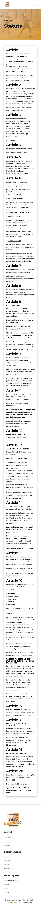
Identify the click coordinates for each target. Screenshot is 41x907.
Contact (7, 892)
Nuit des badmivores (11, 880)
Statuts (6, 841)
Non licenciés (8, 869)
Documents (8, 845)
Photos (6, 888)
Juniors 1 (7, 861)
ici (16, 140)
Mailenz (14, 903)
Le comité (7, 837)
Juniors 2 (7, 865)
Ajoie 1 (6, 884)
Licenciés (7, 857)
